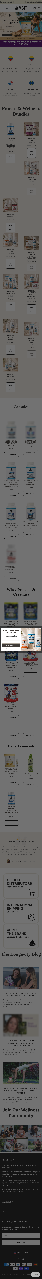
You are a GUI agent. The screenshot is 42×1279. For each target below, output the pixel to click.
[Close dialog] (39, 628)
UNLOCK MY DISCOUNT (11, 645)
